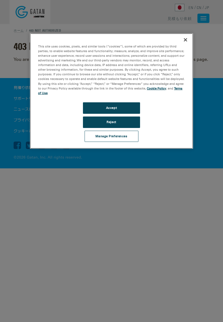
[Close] (185, 40)
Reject (111, 122)
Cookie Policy (156, 88)
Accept (111, 108)
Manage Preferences (111, 136)
